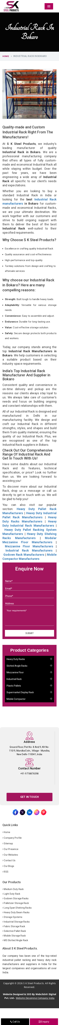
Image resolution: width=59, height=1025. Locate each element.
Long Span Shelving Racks (17, 907)
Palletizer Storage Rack (16, 903)
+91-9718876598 (29, 773)
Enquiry (45, 1021)
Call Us (16, 1021)
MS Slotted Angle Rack (15, 940)
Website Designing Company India (35, 998)
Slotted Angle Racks (17, 665)
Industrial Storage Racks (16, 921)
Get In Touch (29, 796)
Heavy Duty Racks (16, 659)
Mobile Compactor (16, 699)
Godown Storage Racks (16, 898)
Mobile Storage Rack (14, 935)
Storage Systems (12, 917)
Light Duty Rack (11, 893)
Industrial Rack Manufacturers (29, 550)
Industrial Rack (14, 679)
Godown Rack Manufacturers (23, 554)
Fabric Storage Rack (14, 926)
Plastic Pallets (14, 685)
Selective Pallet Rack (14, 931)
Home (5, 56)
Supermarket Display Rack (20, 692)
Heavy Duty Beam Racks (16, 912)
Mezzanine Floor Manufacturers (29, 546)
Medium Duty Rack (13, 889)
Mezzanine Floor (15, 672)
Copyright (8, 983)
